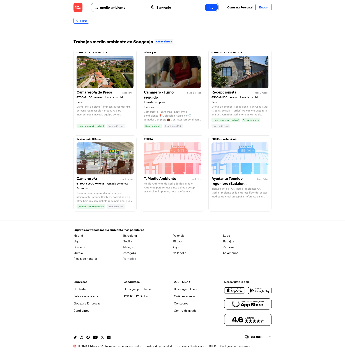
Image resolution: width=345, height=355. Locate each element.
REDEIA (148, 138)
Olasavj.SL (150, 52)
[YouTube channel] (95, 337)
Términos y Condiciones (190, 345)
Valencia (179, 235)
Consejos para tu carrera (140, 289)
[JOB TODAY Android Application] (260, 290)
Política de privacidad (159, 345)
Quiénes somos (184, 296)
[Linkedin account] (109, 337)
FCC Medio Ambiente (224, 138)
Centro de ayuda (185, 310)
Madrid (78, 235)
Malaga (128, 247)
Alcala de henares (85, 258)
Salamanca (230, 252)
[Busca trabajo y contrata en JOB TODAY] (77, 7)
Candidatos (81, 310)
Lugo (226, 235)
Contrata (79, 289)
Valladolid (179, 252)
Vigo (76, 241)
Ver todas (129, 258)
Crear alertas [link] (164, 41)
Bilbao (177, 241)
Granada (79, 247)
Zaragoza (129, 252)
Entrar (263, 7)
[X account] (102, 337)
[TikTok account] (75, 337)
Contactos (181, 303)
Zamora (228, 247)
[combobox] (123, 7)
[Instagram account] (81, 337)
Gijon (176, 247)
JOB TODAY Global (136, 296)
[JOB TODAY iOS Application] (234, 290)
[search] (211, 7)
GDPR (212, 345)
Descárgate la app (186, 289)
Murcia (78, 252)
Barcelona (130, 235)
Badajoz (228, 241)
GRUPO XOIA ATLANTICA (92, 52)
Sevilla (127, 241)
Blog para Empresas (86, 303)
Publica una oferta (85, 296)
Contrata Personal (239, 7)
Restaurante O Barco (89, 138)
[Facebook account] (88, 337)
